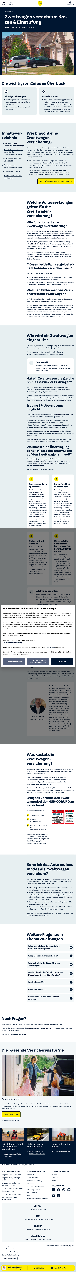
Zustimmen (62, 661)
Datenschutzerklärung (14, 643)
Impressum (51, 647)
